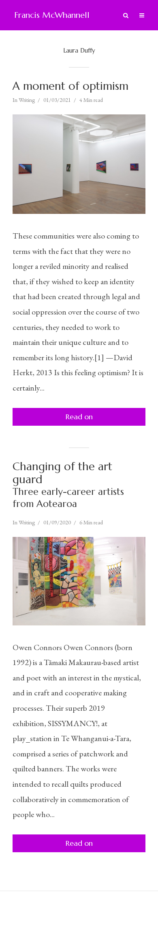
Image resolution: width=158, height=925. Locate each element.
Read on (79, 416)
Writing (27, 99)
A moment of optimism (70, 86)
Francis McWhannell (52, 15)
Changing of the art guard (68, 485)
